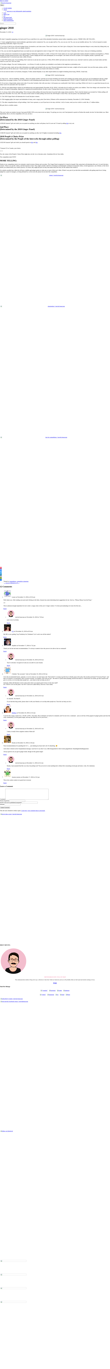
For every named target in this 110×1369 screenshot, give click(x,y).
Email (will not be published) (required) (10, 802)
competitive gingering (22, 581)
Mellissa (14, 713)
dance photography (8, 20)
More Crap (6, 14)
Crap (4, 13)
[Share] (55, 580)
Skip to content (4, 0)
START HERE (7, 8)
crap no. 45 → (15, 583)
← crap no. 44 (8, 583)
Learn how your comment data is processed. (33, 810)
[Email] (55, 576)
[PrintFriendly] (55, 578)
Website (2, 804)
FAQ (55, 983)
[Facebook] (55, 569)
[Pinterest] (55, 568)
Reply (5, 608)
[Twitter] (55, 573)
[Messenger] (55, 571)
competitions (12, 581)
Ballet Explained (7, 19)
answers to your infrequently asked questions (19, 11)
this (67, 123)
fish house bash (7, 17)
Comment (2, 799)
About (5, 9)
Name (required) (4, 801)
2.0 (4, 16)
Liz (13, 631)
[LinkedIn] (55, 575)
